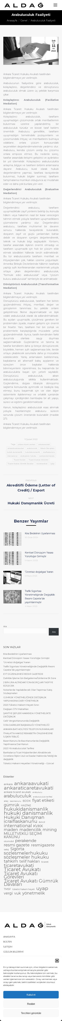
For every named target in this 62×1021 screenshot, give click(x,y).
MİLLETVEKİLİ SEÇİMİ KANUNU (23, 835)
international (12, 456)
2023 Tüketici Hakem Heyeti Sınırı (21, 705)
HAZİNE (26, 805)
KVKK (38, 825)
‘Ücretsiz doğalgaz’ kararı (39, 571)
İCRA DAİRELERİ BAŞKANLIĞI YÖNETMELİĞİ (26, 725)
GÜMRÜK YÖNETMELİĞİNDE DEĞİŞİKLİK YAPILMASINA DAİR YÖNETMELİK (24, 699)
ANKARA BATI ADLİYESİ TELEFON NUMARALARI (28, 729)
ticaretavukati (42, 464)
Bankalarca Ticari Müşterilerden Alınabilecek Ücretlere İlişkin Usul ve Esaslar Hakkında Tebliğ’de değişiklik (30, 755)
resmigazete (43, 845)
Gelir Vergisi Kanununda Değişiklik (21, 720)
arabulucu (37, 792)
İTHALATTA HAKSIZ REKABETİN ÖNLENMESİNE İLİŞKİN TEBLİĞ (28, 735)
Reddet (31, 1003)
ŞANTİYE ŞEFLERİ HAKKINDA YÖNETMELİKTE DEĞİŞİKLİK (27, 715)
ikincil (42, 822)
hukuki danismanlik (14, 452)
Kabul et (31, 994)
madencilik (30, 829)
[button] (57, 960)
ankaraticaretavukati (16, 448)
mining (50, 829)
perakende (25, 840)
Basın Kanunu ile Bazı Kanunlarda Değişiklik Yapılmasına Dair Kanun (26, 742)
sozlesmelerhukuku (47, 456)
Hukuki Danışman (47, 448)
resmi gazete (17, 845)
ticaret (44, 861)
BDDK (27, 800)
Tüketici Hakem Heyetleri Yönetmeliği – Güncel (28, 763)
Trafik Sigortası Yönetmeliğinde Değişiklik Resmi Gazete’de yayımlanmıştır (40, 597)
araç (6, 801)
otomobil (9, 841)
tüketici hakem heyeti (23, 889)
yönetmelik (33, 893)
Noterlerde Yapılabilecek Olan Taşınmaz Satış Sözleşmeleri (27, 691)
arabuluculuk (32, 448)
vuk (17, 893)
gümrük (11, 805)
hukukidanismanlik (32, 452)
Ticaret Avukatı (20, 460)
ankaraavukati (44, 444)
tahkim (11, 861)
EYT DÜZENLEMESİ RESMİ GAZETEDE (23, 674)
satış (6, 849)
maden (11, 829)
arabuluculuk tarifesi (42, 797)
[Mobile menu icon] (55, 5)
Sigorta (17, 849)
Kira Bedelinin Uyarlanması (40, 533)
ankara (8, 784)
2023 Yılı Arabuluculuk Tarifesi (18, 748)
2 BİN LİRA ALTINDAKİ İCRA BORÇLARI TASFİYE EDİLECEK (28, 684)
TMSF (7, 889)
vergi (8, 893)
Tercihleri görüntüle (31, 1013)
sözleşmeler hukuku (28, 456)
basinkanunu (15, 801)
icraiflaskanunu (49, 452)
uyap (52, 464)
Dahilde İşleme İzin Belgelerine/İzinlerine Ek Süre (29, 678)
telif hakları (30, 861)
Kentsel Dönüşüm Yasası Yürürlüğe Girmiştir (39, 554)
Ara (5, 626)
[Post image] (12, 539)
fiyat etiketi (43, 800)
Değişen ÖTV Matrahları (16, 709)
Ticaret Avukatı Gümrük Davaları (21, 464)
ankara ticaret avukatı (26, 444)
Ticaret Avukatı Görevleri (38, 460)
